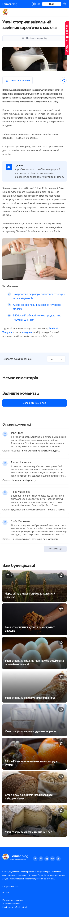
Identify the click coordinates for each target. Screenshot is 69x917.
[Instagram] (41, 858)
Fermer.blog (5, 12)
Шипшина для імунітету (23, 480)
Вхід (51, 4)
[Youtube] (52, 858)
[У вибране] (61, 575)
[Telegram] (46, 858)
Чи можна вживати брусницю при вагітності (34, 539)
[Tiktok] (58, 858)
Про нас (5, 892)
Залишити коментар (34, 402)
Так (51, 359)
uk (37, 4)
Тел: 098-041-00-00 (11, 904)
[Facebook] (35, 858)
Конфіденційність (10, 887)
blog (9, 4)
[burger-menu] (65, 12)
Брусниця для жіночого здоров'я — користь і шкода (38, 510)
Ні (61, 359)
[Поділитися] (63, 80)
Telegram (7, 332)
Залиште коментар (20, 393)
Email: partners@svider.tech (14, 907)
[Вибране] (65, 4)
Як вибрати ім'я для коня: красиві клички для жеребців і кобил (34, 451)
